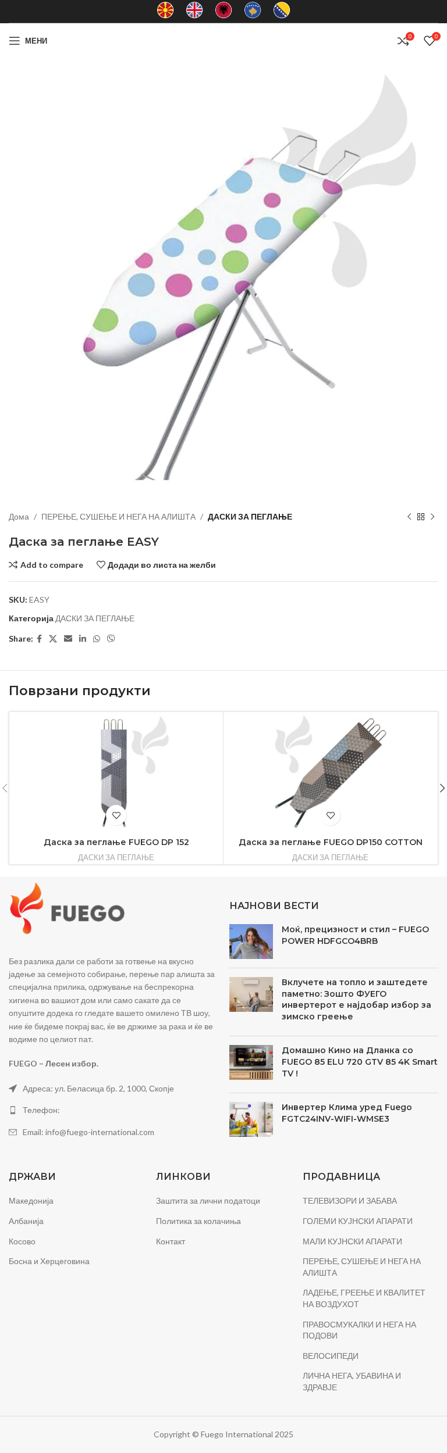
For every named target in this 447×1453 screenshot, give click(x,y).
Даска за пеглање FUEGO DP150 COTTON (331, 842)
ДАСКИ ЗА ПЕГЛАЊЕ (250, 516)
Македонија (31, 1200)
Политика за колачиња (198, 1221)
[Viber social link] (111, 639)
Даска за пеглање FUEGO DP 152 (116, 842)
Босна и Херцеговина (49, 1261)
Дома (19, 516)
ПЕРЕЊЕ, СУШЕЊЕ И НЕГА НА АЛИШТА (118, 516)
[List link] (113, 1110)
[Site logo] (223, 40)
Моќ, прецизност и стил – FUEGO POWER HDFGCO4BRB (355, 935)
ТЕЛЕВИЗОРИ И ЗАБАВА (350, 1200)
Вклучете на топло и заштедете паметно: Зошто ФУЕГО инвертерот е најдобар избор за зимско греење (356, 999)
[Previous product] (409, 516)
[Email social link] (68, 639)
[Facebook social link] (39, 639)
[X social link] (53, 639)
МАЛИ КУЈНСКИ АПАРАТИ (352, 1241)
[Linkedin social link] (83, 639)
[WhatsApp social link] (97, 639)
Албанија (26, 1221)
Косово (22, 1241)
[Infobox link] (165, 11)
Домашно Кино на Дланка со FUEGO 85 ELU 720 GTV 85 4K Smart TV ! (360, 1061)
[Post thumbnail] (251, 941)
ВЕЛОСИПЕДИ (331, 1356)
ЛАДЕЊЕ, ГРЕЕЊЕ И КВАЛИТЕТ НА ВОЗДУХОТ (364, 1298)
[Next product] (432, 516)
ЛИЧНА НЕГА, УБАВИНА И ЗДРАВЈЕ (352, 1381)
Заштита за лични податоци (208, 1200)
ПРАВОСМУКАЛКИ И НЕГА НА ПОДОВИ (359, 1330)
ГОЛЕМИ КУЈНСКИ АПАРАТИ (358, 1221)
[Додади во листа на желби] (116, 815)
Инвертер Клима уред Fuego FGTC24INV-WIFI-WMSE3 (347, 1113)
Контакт (170, 1241)
